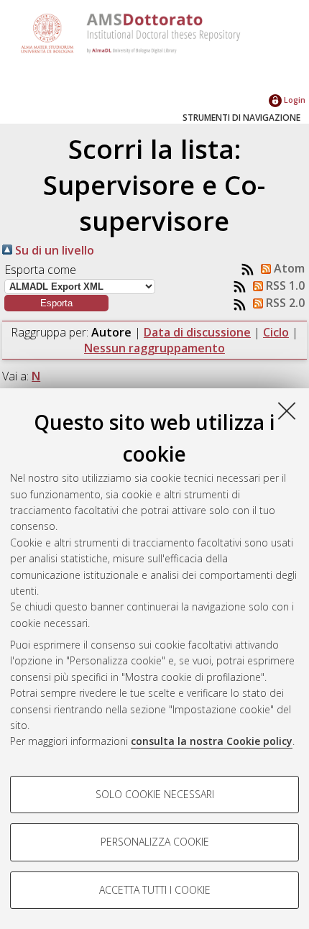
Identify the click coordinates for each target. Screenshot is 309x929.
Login (293, 99)
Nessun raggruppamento (154, 348)
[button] (56, 303)
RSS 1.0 (284, 285)
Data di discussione (197, 332)
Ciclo (276, 332)
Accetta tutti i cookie (155, 890)
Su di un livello (53, 250)
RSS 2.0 (284, 303)
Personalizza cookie (155, 841)
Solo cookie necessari (155, 794)
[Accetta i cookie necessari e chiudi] (286, 410)
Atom (288, 268)
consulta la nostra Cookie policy (211, 741)
